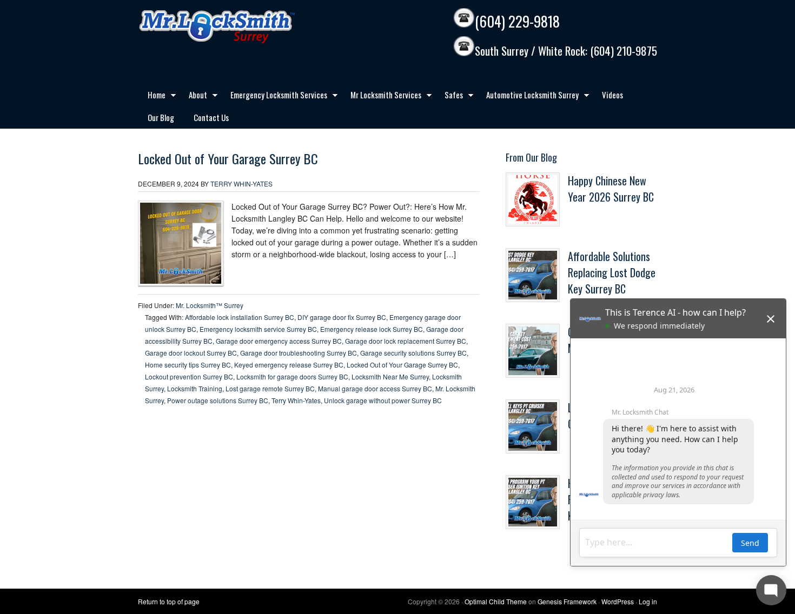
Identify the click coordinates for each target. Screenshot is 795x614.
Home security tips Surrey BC (188, 364)
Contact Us (211, 117)
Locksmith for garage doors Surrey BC (292, 376)
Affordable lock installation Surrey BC (239, 317)
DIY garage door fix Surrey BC (341, 317)
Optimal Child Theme (496, 601)
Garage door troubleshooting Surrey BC (298, 352)
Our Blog (161, 117)
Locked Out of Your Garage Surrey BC (228, 158)
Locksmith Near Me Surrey (390, 376)
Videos (612, 95)
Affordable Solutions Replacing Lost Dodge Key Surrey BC (611, 272)
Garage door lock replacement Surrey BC (405, 340)
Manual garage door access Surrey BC (375, 388)
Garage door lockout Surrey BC (191, 352)
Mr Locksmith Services (381, 97)
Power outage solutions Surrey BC (217, 400)
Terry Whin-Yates (241, 183)
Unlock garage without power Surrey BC (383, 400)
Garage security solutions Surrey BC (413, 352)
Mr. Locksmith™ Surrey (209, 305)
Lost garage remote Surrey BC (270, 388)
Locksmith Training (194, 388)
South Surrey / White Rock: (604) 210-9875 (566, 51)
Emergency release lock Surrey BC (371, 328)
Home (151, 97)
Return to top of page (169, 601)
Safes (449, 97)
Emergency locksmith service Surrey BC (258, 328)
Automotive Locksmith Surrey (527, 97)
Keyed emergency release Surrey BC (288, 364)
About (193, 97)
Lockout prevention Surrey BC (189, 376)
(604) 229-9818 (517, 21)
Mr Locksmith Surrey (240, 27)
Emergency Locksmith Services (274, 97)
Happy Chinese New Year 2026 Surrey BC (611, 188)
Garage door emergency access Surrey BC (279, 340)
